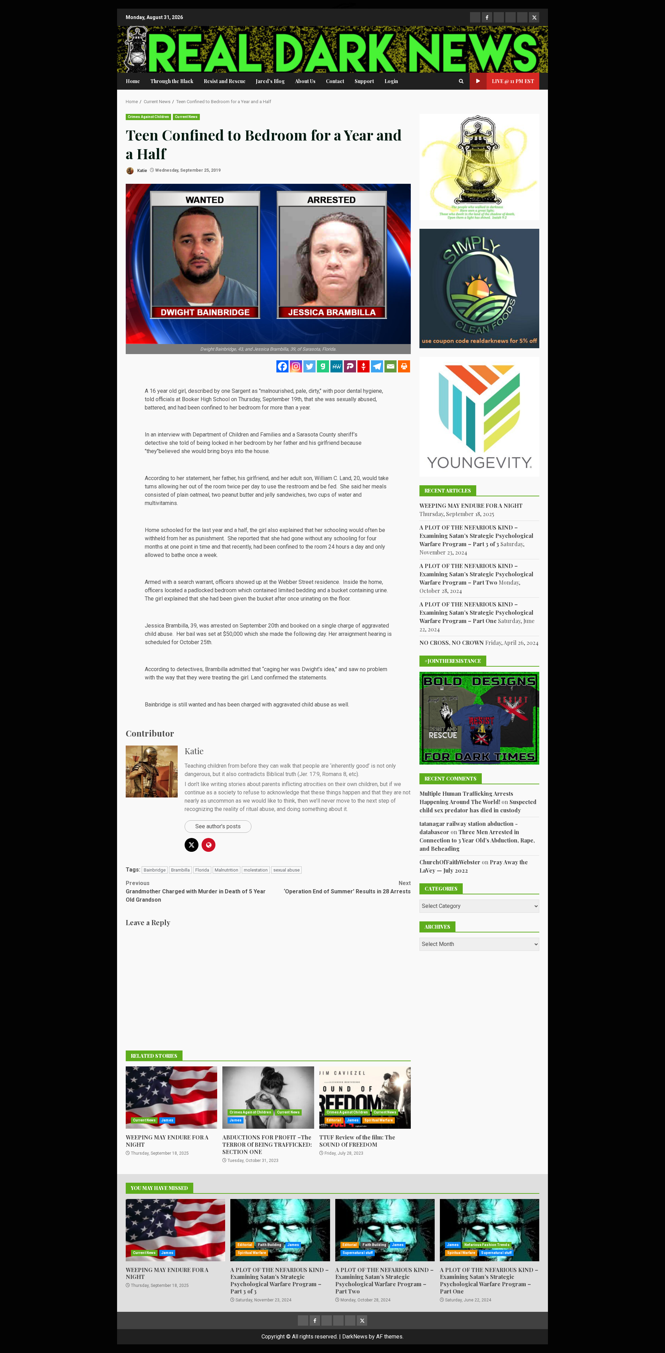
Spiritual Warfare (378, 1120)
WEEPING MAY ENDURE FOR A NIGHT (171, 1097)
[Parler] (350, 366)
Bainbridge (155, 870)
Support (364, 81)
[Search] (461, 81)
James (167, 1120)
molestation (256, 870)
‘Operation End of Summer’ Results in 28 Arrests (347, 887)
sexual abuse (286, 870)
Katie (141, 170)
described (200, 391)
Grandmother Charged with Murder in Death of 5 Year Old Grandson (196, 891)
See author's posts (218, 826)
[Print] (404, 366)
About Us (305, 81)
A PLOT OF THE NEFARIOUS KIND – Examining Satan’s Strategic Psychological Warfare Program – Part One (476, 612)
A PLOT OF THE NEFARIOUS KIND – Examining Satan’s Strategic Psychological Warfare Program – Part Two (476, 574)
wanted (197, 704)
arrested (221, 625)
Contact (335, 81)
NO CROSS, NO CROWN (451, 642)
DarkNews (354, 1336)
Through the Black (171, 81)
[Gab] (323, 366)
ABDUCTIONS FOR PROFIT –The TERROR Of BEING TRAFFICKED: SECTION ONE (268, 1097)
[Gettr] (363, 366)
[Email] (390, 366)
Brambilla (180, 870)
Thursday (249, 399)
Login (391, 81)
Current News (186, 117)
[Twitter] (309, 366)
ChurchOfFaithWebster (449, 862)
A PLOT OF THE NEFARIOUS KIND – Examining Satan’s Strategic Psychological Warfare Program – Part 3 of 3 (476, 536)
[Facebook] (282, 366)
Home (133, 81)
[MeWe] (336, 366)
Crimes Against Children (148, 117)
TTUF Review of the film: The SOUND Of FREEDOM (365, 1097)
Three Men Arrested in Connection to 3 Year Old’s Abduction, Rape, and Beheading (477, 840)
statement (198, 478)
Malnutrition (226, 870)
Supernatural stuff (358, 1253)
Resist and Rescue (225, 81)
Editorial (334, 1120)
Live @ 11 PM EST (513, 81)
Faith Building (269, 1245)
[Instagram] (296, 366)
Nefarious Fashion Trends (486, 1245)
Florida (202, 870)
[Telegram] (377, 366)
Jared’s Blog (270, 81)
